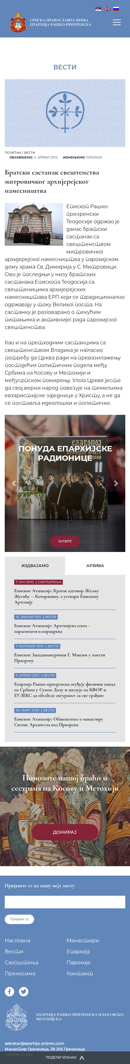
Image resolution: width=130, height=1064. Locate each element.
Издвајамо (35, 565)
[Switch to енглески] (107, 8)
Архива (95, 565)
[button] (14, 483)
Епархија (78, 952)
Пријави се (19, 919)
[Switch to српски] (98, 8)
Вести (29, 153)
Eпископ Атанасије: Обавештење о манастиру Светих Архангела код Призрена (58, 721)
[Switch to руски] (116, 8)
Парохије (79, 963)
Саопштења (21, 963)
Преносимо (20, 974)
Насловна (17, 941)
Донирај (65, 832)
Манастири (83, 941)
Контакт (80, 974)
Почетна (13, 153)
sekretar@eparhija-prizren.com (34, 1043)
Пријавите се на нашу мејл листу (39, 886)
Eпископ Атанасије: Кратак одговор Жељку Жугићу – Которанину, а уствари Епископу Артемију (56, 596)
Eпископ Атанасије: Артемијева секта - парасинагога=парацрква (52, 628)
